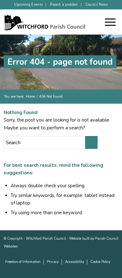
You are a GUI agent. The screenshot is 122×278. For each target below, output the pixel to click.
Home (30, 96)
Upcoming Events (28, 4)
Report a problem (64, 4)
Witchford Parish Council (46, 238)
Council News (96, 4)
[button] (113, 22)
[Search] (99, 22)
